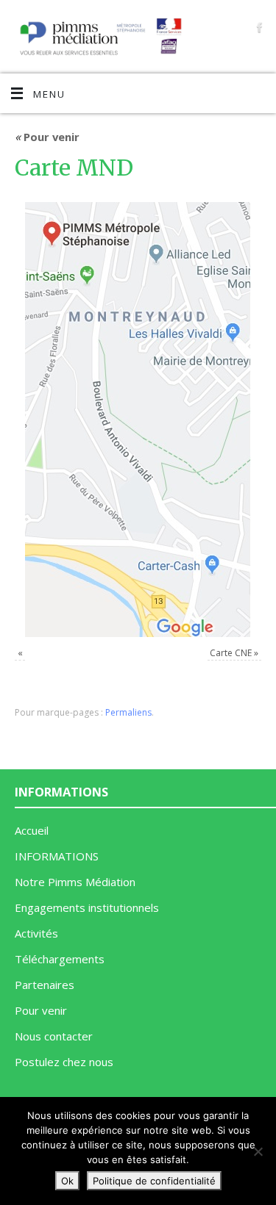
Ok (67, 1181)
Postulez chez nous (64, 1061)
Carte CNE (231, 653)
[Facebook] (258, 27)
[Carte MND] (138, 419)
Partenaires (44, 984)
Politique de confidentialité (154, 1181)
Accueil (32, 830)
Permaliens (128, 712)
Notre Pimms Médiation (75, 881)
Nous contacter (54, 1036)
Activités (36, 933)
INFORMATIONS (57, 856)
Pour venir (47, 136)
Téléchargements (60, 959)
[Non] (257, 1151)
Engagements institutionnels (87, 907)
